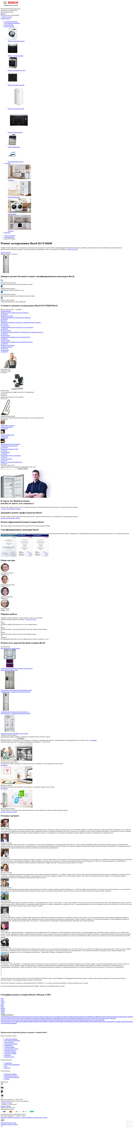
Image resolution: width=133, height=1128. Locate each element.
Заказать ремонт (6, 252)
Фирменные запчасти (11, 1075)
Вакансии (7, 1068)
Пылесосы (7, 1055)
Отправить (21, 738)
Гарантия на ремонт (10, 1074)
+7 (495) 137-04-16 (6, 17)
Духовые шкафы (9, 1047)
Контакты (7, 232)
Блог (5, 1066)
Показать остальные (7, 1015)
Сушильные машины (10, 1044)
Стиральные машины (11, 21)
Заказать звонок (5, 18)
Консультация (16, 509)
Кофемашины (8, 1045)
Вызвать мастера (6, 518)
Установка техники (10, 1053)
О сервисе (7, 163)
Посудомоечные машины (12, 23)
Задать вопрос (15, 518)
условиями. (93, 740)
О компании (8, 1063)
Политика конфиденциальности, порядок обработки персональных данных (24, 1117)
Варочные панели (9, 1050)
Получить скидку (23, 468)
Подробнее (4, 765)
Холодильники (9, 25)
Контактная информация (12, 1064)
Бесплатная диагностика (11, 1077)
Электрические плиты (11, 1048)
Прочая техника (9, 26)
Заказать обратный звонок (9, 812)
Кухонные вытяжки (10, 1052)
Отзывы (6, 1079)
